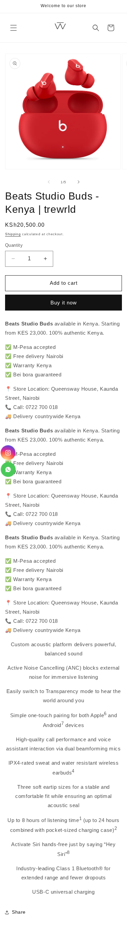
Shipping (13, 234)
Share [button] (19, 912)
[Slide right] (78, 181)
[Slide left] (48, 181)
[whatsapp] (8, 469)
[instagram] (8, 453)
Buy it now (63, 302)
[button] (13, 27)
